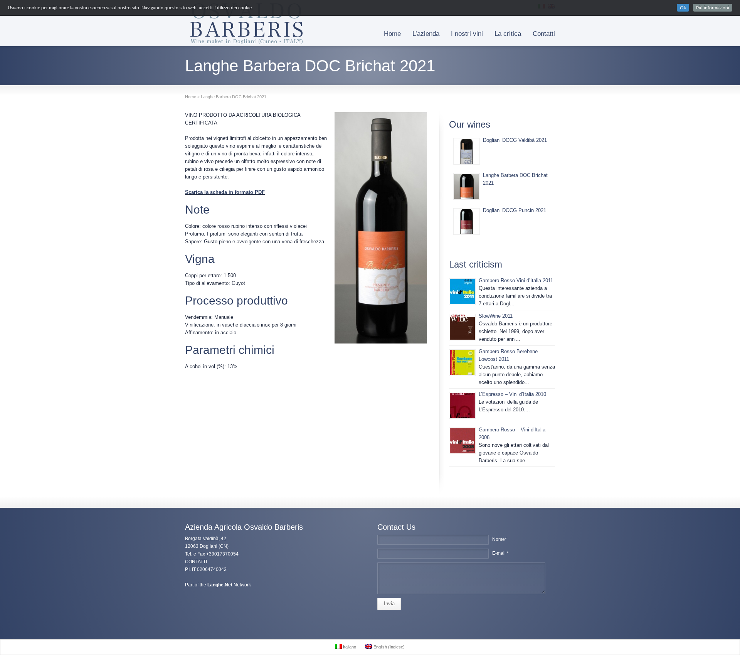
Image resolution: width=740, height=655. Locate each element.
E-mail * (500, 553)
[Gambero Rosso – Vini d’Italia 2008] (462, 441)
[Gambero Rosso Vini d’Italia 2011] (462, 291)
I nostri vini (467, 33)
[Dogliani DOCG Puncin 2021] (466, 221)
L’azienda (425, 33)
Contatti (544, 33)
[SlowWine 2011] (462, 327)
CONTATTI (196, 561)
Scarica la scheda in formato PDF (225, 192)
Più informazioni (712, 7)
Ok (683, 7)
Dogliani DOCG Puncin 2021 (514, 210)
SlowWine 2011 (496, 316)
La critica (507, 33)
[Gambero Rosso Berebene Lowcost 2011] (462, 362)
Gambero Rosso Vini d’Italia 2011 (516, 280)
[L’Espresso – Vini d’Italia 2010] (462, 405)
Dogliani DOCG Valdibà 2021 (515, 140)
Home (392, 33)
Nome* (499, 539)
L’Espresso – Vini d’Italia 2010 (512, 394)
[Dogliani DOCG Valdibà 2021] (466, 151)
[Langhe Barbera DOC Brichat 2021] (466, 186)
